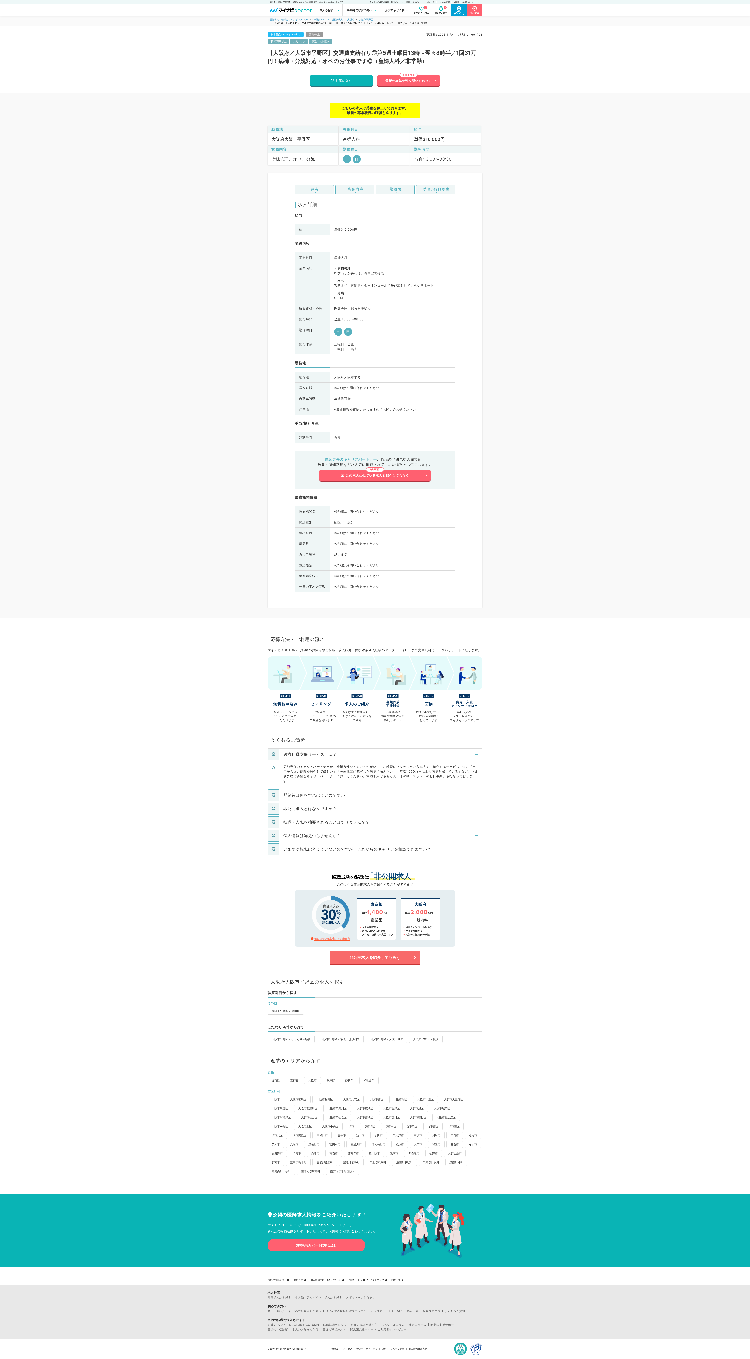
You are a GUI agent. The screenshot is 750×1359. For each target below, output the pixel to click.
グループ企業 (397, 1349)
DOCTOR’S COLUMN (304, 1324)
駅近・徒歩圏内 (320, 41)
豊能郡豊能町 (325, 1162)
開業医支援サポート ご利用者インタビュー (378, 1329)
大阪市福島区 (325, 1099)
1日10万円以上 (278, 41)
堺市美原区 (299, 1135)
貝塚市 (436, 1135)
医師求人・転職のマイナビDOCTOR (289, 19)
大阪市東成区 (365, 1108)
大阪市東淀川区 (337, 1108)
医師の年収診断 (278, 1329)
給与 (315, 189)
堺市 (351, 1126)
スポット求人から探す (360, 1297)
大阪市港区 (400, 1099)
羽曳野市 (277, 1153)
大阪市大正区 (425, 1099)
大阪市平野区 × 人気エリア (386, 1039)
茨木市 (276, 1144)
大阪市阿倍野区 (281, 1117)
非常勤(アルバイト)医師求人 (327, 19)
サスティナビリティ (367, 1349)
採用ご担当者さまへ (415, 2)
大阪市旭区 (417, 1108)
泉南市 (394, 1153)
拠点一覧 (431, 2)
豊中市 (342, 1135)
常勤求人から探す (279, 1297)
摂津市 (315, 1153)
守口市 (455, 1135)
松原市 (400, 1144)
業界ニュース (417, 1324)
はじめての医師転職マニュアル (346, 1311)
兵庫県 (331, 1080)
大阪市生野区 (391, 1108)
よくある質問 (444, 2)
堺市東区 (411, 1126)
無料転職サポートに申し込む (316, 1245)
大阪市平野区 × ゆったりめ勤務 (291, 1039)
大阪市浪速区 (280, 1108)
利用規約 (298, 1280)
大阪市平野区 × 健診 (425, 1039)
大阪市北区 (305, 1126)
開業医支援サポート (443, 1324)
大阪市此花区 (351, 1099)
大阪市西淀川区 (307, 1108)
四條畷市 (413, 1153)
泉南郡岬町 (456, 1162)
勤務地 (396, 189)
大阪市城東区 (442, 1108)
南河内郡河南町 (310, 1171)
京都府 (294, 1080)
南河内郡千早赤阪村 (342, 1171)
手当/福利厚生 (436, 189)
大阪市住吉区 (309, 1117)
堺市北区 (277, 1135)
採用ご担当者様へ (277, 1280)
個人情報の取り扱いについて (326, 1280)
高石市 (333, 1153)
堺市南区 (454, 1126)
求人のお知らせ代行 (305, 1329)
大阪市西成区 (365, 1117)
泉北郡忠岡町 (378, 1162)
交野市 (433, 1153)
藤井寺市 (353, 1153)
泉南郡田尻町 (431, 1162)
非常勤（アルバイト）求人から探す (318, 1297)
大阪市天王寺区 (453, 1099)
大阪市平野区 (366, 19)
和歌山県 (368, 1080)
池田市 (360, 1135)
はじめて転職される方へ (305, 1311)
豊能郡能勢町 (351, 1162)
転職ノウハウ (276, 1324)
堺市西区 (433, 1126)
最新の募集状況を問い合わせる (408, 81)
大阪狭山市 (455, 1153)
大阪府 (350, 19)
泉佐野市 (313, 1144)
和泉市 (436, 1144)
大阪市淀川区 (391, 1117)
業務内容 (356, 189)
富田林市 (334, 1144)
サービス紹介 (276, 1311)
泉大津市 (398, 1135)
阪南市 (276, 1162)
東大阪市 (374, 1153)
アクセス (347, 1349)
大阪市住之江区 (446, 1117)
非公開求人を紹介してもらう (375, 957)
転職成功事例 (431, 1311)
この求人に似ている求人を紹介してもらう (377, 475)
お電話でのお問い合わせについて (467, 2)
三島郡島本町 (298, 1162)
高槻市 (418, 1135)
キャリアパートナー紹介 (387, 1311)
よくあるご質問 (455, 1311)
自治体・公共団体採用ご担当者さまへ (386, 2)
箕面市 (455, 1144)
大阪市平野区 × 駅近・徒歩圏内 (340, 1039)
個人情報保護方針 (418, 1349)
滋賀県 (276, 1080)
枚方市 (473, 1135)
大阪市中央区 (330, 1126)
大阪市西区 (376, 1099)
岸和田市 (322, 1135)
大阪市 (276, 1099)
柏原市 (473, 1144)
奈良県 (349, 1080)
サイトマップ (377, 1280)
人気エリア (299, 41)
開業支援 (396, 1280)
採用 (384, 1349)
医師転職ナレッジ (335, 1324)
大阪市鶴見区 (418, 1117)
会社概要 (334, 1349)
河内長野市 (378, 1144)
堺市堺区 (369, 1126)
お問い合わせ (355, 1280)
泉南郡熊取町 (404, 1162)
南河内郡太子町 (281, 1171)
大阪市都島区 (298, 1099)
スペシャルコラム (393, 1324)
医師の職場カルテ (334, 1329)
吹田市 (378, 1135)
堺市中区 (390, 1126)
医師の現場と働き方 (364, 1324)
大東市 (418, 1144)
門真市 (297, 1153)
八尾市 (294, 1144)
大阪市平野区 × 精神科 (286, 1011)
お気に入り (344, 80)
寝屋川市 (356, 1144)
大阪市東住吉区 (337, 1117)
